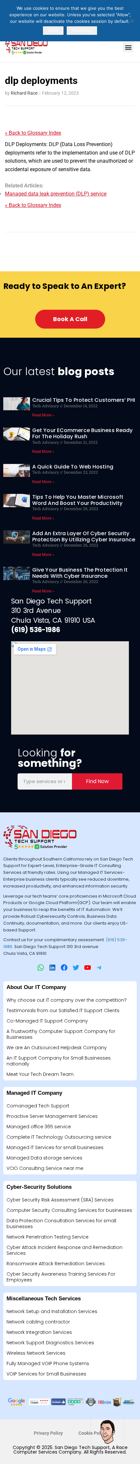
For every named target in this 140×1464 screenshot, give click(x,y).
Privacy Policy (48, 1433)
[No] (132, 21)
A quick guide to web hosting (72, 466)
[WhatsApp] (41, 967)
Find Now (97, 781)
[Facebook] (64, 967)
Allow (53, 30)
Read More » (43, 415)
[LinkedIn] (52, 967)
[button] (128, 47)
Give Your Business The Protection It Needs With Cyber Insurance (80, 573)
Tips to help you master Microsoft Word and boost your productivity (77, 500)
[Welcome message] (107, 1431)
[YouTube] (87, 967)
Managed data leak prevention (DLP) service (55, 194)
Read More (82, 30)
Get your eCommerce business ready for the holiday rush (82, 433)
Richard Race (24, 93)
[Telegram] (99, 967)
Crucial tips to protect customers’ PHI (83, 400)
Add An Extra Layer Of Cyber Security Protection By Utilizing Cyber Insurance (83, 536)
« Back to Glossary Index (33, 133)
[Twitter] (76, 967)
